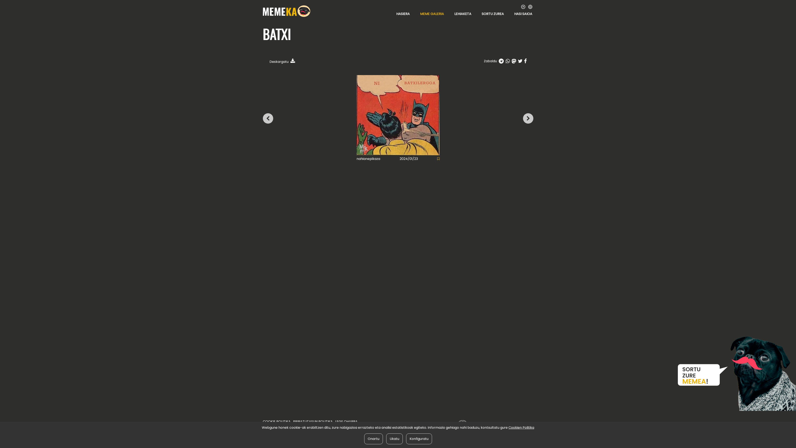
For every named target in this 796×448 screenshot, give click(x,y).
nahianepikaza (368, 158)
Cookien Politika (521, 427)
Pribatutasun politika (313, 421)
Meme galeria (432, 13)
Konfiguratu (419, 438)
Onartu (373, 438)
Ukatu (394, 438)
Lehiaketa (462, 13)
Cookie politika (277, 421)
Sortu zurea (493, 13)
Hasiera (403, 13)
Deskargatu (279, 61)
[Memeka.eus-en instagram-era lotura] (530, 6)
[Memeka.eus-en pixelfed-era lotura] (523, 6)
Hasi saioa (523, 13)
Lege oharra (346, 421)
